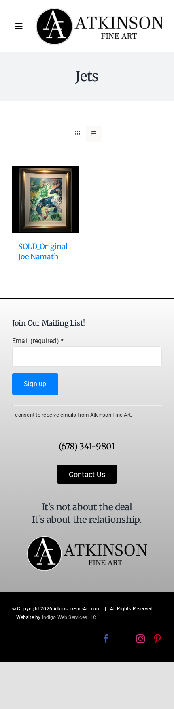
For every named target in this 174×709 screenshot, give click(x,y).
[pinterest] (157, 638)
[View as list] (94, 134)
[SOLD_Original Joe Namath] (45, 199)
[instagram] (140, 638)
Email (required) (38, 341)
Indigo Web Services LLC (69, 617)
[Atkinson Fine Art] (99, 10)
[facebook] (106, 638)
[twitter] (123, 638)
